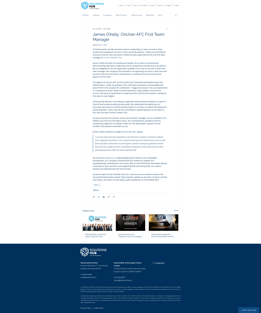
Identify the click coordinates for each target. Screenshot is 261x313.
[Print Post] (114, 197)
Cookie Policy (99, 308)
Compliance (107, 15)
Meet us (96, 190)
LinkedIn (159, 263)
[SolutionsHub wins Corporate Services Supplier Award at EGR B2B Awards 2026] (130, 222)
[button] (176, 15)
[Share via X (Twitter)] (99, 197)
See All (176, 210)
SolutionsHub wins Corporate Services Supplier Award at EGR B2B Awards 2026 (130, 235)
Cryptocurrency (136, 15)
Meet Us (97, 185)
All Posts (86, 15)
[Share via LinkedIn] (104, 197)
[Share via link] (109, 197)
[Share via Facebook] (94, 197)
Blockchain (150, 15)
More (160, 15)
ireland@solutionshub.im (123, 280)
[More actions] (167, 28)
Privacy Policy (86, 308)
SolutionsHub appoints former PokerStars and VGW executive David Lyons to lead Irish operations (163, 235)
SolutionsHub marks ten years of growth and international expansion (95, 235)
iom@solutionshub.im (89, 277)
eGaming (96, 15)
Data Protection (121, 15)
